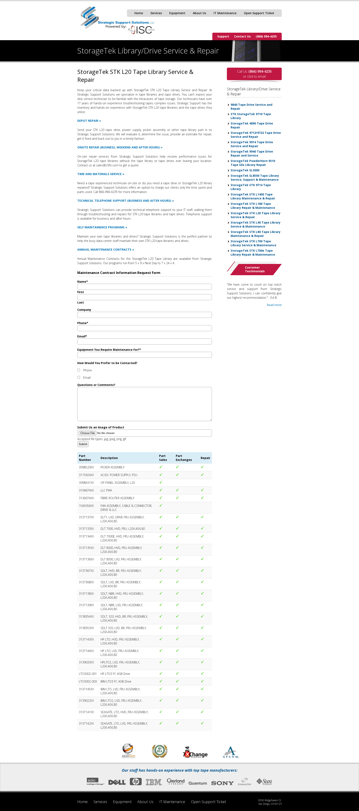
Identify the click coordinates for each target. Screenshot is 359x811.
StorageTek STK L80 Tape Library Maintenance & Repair (255, 234)
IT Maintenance (225, 13)
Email (82, 336)
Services (156, 13)
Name (82, 282)
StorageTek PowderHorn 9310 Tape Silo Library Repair (253, 163)
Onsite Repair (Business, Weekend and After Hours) (118, 147)
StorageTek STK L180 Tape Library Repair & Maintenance (253, 206)
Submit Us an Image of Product (100, 427)
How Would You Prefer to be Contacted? (107, 363)
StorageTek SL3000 (245, 170)
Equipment (177, 13)
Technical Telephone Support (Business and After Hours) (124, 201)
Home (138, 13)
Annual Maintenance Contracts (104, 249)
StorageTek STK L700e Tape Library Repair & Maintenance (253, 252)
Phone (82, 323)
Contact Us (242, 36)
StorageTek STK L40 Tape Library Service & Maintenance (255, 224)
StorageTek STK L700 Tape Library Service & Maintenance (253, 243)
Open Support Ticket (259, 13)
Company (84, 310)
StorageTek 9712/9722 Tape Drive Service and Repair (256, 135)
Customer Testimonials (255, 269)
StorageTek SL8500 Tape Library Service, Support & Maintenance (255, 178)
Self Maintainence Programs (100, 227)
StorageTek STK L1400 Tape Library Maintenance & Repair (253, 196)
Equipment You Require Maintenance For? (109, 350)
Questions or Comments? (96, 385)
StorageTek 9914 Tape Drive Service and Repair (252, 144)
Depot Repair (87, 121)
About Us (199, 13)
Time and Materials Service (99, 174)
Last (80, 302)
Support (223, 36)
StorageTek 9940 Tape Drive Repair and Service (252, 153)
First (80, 292)
